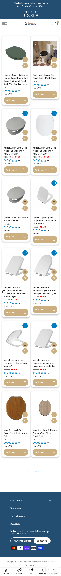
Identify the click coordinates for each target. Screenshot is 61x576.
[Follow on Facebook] (24, 15)
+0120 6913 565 (30, 12)
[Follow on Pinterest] (36, 15)
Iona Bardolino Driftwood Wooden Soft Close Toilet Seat (45, 433)
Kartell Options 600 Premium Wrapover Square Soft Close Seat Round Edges (15, 292)
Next (37, 471)
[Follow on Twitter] (28, 15)
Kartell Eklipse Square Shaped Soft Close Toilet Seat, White (45, 220)
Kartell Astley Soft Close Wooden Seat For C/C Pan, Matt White (44, 150)
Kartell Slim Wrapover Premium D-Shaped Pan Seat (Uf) (15, 363)
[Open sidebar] (3, 292)
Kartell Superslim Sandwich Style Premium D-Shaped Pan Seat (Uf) (44, 290)
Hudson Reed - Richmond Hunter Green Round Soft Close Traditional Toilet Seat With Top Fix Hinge (16, 79)
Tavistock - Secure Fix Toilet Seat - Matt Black (44, 76)
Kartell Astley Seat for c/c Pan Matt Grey (16, 219)
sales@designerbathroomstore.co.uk (32, 3)
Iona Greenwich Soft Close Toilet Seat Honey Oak (15, 433)
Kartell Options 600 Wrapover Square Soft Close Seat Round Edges (44, 363)
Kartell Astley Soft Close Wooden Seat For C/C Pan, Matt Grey (15, 150)
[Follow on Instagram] (32, 15)
